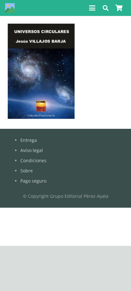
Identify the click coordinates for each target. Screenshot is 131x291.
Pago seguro (33, 181)
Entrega (28, 140)
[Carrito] (119, 8)
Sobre (26, 171)
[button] (92, 8)
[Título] (10, 8)
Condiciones (33, 160)
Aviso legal (31, 150)
